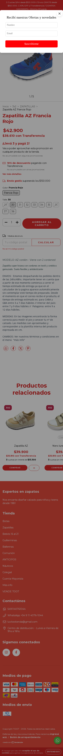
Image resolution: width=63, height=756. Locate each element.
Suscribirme (31, 43)
